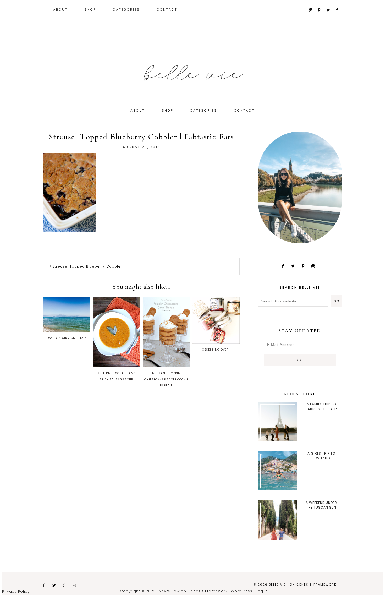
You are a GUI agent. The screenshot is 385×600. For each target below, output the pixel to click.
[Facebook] (339, 10)
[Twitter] (330, 10)
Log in (262, 591)
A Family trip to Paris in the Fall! (321, 406)
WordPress (241, 591)
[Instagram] (312, 10)
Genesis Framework (316, 584)
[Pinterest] (321, 10)
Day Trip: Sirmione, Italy (67, 338)
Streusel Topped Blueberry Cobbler (87, 266)
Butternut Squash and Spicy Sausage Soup (116, 376)
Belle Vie (192, 72)
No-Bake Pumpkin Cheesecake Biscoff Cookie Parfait (166, 379)
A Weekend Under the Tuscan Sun (321, 505)
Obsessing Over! (216, 350)
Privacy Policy (16, 591)
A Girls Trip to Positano (321, 455)
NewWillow (169, 591)
